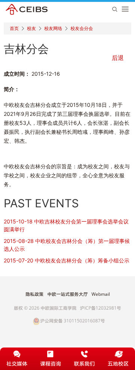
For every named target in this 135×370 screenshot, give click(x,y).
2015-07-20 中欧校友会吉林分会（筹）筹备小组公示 (66, 260)
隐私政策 (35, 294)
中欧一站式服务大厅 (67, 294)
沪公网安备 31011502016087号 (72, 321)
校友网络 (53, 28)
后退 (118, 57)
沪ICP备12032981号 (100, 308)
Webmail (101, 294)
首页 (14, 28)
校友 (31, 28)
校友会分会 (81, 28)
